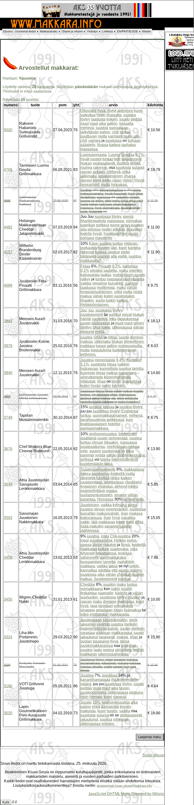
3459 (8, 557)
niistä (137, 292)
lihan (134, 637)
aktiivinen (125, 111)
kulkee (103, 549)
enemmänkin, (117, 509)
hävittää (103, 478)
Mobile (146, 31)
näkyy (85, 279)
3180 (8, 686)
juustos (106, 244)
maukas (127, 204)
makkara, (88, 566)
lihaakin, (87, 300)
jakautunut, (89, 719)
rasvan (86, 172)
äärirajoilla (110, 707)
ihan (124, 513)
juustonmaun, (91, 482)
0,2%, (117, 266)
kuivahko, (116, 283)
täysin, (124, 688)
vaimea (94, 141)
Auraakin (133, 360)
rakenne (87, 252)
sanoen (118, 666)
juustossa (114, 141)
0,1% (84, 270)
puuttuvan (88, 136)
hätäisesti (88, 256)
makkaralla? (90, 261)
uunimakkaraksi (113, 557)
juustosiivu (101, 474)
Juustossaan (91, 620)
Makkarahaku (48, 31)
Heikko (120, 540)
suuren (95, 451)
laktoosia (130, 266)
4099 (8, 285)
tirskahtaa (88, 593)
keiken (93, 204)
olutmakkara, (111, 208)
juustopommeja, (93, 692)
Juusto (86, 702)
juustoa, (93, 536)
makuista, (88, 711)
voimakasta (123, 606)
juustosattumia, (93, 447)
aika (102, 123)
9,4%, (121, 360)
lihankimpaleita (93, 221)
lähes (139, 193)
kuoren (104, 248)
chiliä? (128, 180)
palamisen (127, 373)
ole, (113, 398)
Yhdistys (92, 31)
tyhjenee (87, 553)
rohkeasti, (121, 719)
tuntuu (125, 132)
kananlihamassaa (95, 680)
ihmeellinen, (134, 342)
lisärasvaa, (89, 369)
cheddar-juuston (130, 574)
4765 (8, 170)
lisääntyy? (133, 401)
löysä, (126, 545)
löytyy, (117, 217)
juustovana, (119, 549)
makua (86, 296)
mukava (135, 513)
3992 (8, 321)
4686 (7, 200)
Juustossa (87, 391)
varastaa (87, 633)
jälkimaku (103, 342)
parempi (87, 455)
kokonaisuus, (91, 518)
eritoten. (108, 724)
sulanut (138, 167)
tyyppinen (88, 486)
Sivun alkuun (153, 755)
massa (86, 545)
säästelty (122, 197)
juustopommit (91, 315)
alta (114, 256)
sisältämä (88, 438)
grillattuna (131, 398)
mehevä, (87, 128)
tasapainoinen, (110, 176)
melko (133, 486)
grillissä (86, 459)
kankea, (134, 248)
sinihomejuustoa (116, 702)
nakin (106, 386)
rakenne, (100, 167)
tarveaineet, (90, 185)
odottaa (104, 570)
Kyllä (5, 802)
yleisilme (99, 283)
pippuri (114, 252)
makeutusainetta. (92, 193)
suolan (86, 641)
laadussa (88, 288)
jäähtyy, (136, 570)
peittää (136, 119)
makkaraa (106, 522)
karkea (114, 145)
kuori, (138, 111)
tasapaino (101, 641)
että (114, 570)
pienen (86, 180)
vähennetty (89, 557)
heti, (117, 159)
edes (84, 614)
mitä (124, 646)
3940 (8, 373)
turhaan (134, 141)
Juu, (84, 310)
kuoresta (87, 373)
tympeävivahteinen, (96, 292)
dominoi (136, 337)
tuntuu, (86, 415)
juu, (91, 310)
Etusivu (8, 31)
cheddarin (133, 482)
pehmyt (121, 486)
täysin (97, 545)
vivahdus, (106, 486)
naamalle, (106, 593)
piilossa (94, 229)
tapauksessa (128, 319)
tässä (113, 566)
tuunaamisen (91, 562)
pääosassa (101, 323)
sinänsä (85, 398)
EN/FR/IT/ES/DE (127, 31)
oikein (117, 204)
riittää (98, 337)
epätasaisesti (131, 715)
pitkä (126, 172)
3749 (8, 418)
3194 (7, 665)
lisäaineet (95, 211)
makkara (87, 346)
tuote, (84, 211)
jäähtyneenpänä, (132, 455)
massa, (112, 491)
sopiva (108, 650)
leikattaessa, (106, 553)
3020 (8, 713)
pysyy (125, 225)
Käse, (94, 244)
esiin (84, 697)
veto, (84, 451)
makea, (123, 637)
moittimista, (106, 288)
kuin (129, 420)
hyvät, (98, 234)
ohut (96, 327)
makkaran (88, 654)
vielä (140, 200)
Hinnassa (105, 499)
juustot (95, 159)
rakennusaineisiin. (113, 654)
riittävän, (131, 244)
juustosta (123, 167)
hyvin (101, 115)
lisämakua (132, 610)
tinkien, (112, 119)
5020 (8, 130)
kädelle (121, 593)
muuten (138, 391)
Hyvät (139, 180)
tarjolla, (138, 369)
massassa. (89, 149)
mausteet (134, 229)
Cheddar (87, 584)
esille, (123, 256)
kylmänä (120, 505)
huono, (112, 711)
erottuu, (85, 394)
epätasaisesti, (104, 163)
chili (115, 132)
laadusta (98, 119)
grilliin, (99, 200)
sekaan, (99, 172)
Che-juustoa (120, 536)
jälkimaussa (122, 327)
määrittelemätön (124, 680)
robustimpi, (109, 663)
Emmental (129, 411)
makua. (86, 579)
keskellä (117, 474)
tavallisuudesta (93, 420)
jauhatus (128, 145)
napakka (128, 518)
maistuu (85, 666)
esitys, (132, 540)
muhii (127, 136)
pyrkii (125, 252)
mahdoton (125, 562)
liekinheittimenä (124, 459)
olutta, (137, 190)
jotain (117, 180)
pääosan (103, 633)
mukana (123, 663)
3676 (8, 449)
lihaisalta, (114, 115)
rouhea (86, 167)
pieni (97, 180)
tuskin (111, 300)
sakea (85, 474)
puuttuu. (125, 579)
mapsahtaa (132, 381)
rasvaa (109, 407)
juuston (137, 225)
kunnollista (109, 369)
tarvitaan (105, 606)
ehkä (132, 200)
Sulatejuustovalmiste (97, 469)
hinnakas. (119, 185)
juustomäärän (113, 451)
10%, (97, 702)
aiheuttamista (91, 377)
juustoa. (95, 407)
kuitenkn (119, 350)
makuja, (87, 342)
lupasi (101, 346)
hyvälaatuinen (115, 234)
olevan (97, 442)
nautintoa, (100, 319)
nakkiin (123, 364)
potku (106, 180)
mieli (130, 522)
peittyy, (86, 327)
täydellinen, (88, 197)
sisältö (126, 589)
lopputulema (101, 350)
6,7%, (140, 155)
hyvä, (101, 111)
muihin (138, 650)
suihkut (115, 315)
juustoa (129, 115)
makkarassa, (122, 633)
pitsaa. (85, 670)
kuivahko (88, 513)
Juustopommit (105, 579)
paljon (112, 346)
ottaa (139, 522)
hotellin (114, 424)
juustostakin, (124, 296)
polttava (102, 225)
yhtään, (135, 197)
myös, (117, 381)
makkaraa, (126, 601)
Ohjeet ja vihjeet (72, 31)
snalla (108, 666)
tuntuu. (122, 300)
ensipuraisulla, (130, 346)
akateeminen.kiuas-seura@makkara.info (124, 785)
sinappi (120, 495)
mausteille (103, 238)
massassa (128, 442)
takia (130, 451)
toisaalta (126, 123)
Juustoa (87, 360)
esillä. (100, 332)
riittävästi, (88, 381)
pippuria (87, 332)
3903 (7, 396)
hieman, (96, 697)
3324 (8, 637)
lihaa (101, 381)
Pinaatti (104, 266)
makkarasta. (120, 614)
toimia (105, 459)
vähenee (108, 401)
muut (84, 123)
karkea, (101, 252)
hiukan (86, 163)
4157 (8, 252)
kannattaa (88, 570)
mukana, (132, 659)
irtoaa (111, 364)
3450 (8, 599)
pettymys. (88, 354)
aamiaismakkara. (94, 428)
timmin (125, 707)
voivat (127, 315)
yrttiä (118, 292)
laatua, (106, 275)
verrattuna (123, 650)
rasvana (137, 279)
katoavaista (90, 275)
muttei (106, 229)
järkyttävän (89, 132)
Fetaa (85, 266)
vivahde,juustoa (110, 624)
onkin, (134, 566)
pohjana (87, 238)
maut (94, 123)
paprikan (87, 225)
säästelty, (88, 145)
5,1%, (85, 364)
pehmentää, (118, 438)
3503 (8, 518)
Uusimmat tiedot (25, 31)
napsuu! (120, 697)
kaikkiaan (105, 204)
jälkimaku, (88, 176)
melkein (130, 624)
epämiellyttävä (92, 491)
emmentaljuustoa (111, 190)
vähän (132, 288)
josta (105, 536)
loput (84, 540)
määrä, (86, 684)
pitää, (114, 394)
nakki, (106, 327)
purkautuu (88, 248)
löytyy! (115, 411)
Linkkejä (107, 31)
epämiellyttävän (93, 628)
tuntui (132, 505)
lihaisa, (130, 176)
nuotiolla (86, 401)
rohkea (133, 447)
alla (83, 229)
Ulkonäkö (88, 111)
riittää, (113, 337)
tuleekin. (119, 386)
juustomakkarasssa (96, 646)
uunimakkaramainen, (110, 415)
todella (86, 234)
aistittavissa (114, 482)
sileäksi (96, 270)
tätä (94, 522)
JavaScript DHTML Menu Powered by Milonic (126, 794)
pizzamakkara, (90, 663)
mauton (109, 545)
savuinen (88, 624)
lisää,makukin (92, 526)
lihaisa (102, 145)
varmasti (115, 136)
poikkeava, (116, 420)
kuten (108, 296)
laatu (98, 650)
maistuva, (87, 208)
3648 (8, 484)
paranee (112, 526)
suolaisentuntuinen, (96, 495)
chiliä (124, 200)
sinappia (87, 610)
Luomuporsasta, (93, 155)
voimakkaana (91, 589)
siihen (138, 323)
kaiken (126, 478)
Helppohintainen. (94, 305)
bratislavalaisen (93, 424)
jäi (92, 200)
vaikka (85, 283)
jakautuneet (131, 159)
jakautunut (89, 637)
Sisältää (86, 190)
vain (126, 279)
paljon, (112, 123)
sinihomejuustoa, (103, 434)
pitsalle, (97, 666)
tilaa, (133, 646)
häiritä (85, 319)
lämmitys (87, 478)
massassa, (116, 221)
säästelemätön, (115, 620)
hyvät (84, 159)
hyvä (98, 208)
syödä (100, 455)
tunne (115, 225)
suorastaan (118, 128)
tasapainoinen (130, 208)
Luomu (114, 155)
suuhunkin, (89, 597)
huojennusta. (134, 499)
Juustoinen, (90, 505)
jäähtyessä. (90, 530)
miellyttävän (117, 447)
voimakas (134, 221)
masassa (114, 279)
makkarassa (127, 394)
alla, (137, 136)
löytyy (85, 119)
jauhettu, (111, 270)
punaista (119, 659)
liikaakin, (111, 442)
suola (100, 300)
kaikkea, (135, 663)
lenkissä (125, 553)
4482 (8, 227)
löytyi (111, 111)
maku (123, 270)
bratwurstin (128, 434)
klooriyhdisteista (117, 377)
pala (133, 666)
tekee (120, 522)
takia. (108, 464)
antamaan (104, 610)
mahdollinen (123, 275)
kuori (131, 193)
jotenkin (135, 270)
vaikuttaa (88, 115)
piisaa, (135, 163)
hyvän (96, 386)
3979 (8, 346)
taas (93, 606)
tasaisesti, (107, 637)
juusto (124, 119)
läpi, (114, 248)
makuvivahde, (108, 513)
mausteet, (120, 193)
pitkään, (119, 229)
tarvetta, (109, 562)
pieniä (128, 217)
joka (112, 319)
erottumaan (99, 614)
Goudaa (127, 155)
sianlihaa (109, 675)
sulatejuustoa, (101, 540)
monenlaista (105, 360)
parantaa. (88, 499)
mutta (102, 136)
